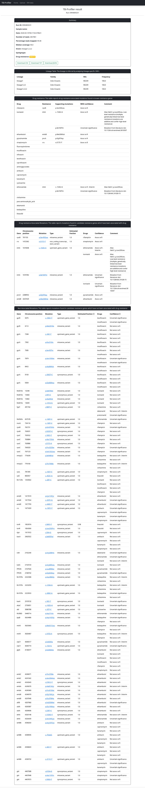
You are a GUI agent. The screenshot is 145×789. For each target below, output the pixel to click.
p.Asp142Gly (49, 617)
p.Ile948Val (49, 456)
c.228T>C (48, 711)
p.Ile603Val (49, 536)
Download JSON (51, 63)
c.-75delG (48, 735)
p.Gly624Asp (49, 573)
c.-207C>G (49, 500)
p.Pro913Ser (49, 690)
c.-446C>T (48, 504)
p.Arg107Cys (49, 723)
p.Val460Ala (49, 650)
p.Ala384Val (49, 366)
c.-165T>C (48, 472)
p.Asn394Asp (50, 678)
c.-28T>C (48, 480)
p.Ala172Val (49, 439)
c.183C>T (48, 435)
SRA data (30, 3)
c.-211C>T (48, 759)
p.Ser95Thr (49, 350)
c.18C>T (48, 601)
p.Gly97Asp (43, 295)
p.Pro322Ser (49, 447)
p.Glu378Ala (49, 698)
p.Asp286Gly (49, 577)
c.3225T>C (49, 431)
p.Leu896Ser (49, 569)
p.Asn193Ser (49, 358)
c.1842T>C (49, 375)
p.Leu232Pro (50, 528)
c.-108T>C (48, 419)
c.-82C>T (48, 747)
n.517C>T (42, 241)
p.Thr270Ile (49, 674)
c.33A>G (48, 532)
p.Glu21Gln (49, 342)
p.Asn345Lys (49, 719)
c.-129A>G (49, 585)
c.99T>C (48, 395)
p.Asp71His (49, 613)
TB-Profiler (6, 2)
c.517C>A (48, 443)
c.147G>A (48, 634)
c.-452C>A (48, 476)
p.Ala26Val (49, 399)
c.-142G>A (49, 605)
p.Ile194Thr (43, 275)
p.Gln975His (49, 427)
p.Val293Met (49, 702)
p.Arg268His (49, 553)
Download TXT (36, 63)
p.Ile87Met (49, 391)
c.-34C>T (48, 334)
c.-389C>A (48, 593)
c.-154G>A (42, 248)
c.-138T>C (48, 423)
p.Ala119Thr (49, 775)
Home (16, 3)
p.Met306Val (43, 299)
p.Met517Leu (50, 626)
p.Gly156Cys (49, 694)
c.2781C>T (49, 682)
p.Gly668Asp (49, 383)
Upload (22, 3)
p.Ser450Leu (43, 237)
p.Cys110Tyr (49, 496)
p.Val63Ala (49, 642)
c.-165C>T (48, 318)
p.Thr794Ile (49, 464)
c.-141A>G (49, 403)
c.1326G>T (49, 715)
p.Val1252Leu (50, 451)
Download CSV (22, 63)
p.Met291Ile (49, 326)
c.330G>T (48, 779)
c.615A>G (48, 771)
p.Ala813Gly (49, 686)
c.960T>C (48, 407)
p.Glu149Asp (49, 706)
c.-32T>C (48, 609)
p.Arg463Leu (50, 565)
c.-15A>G (48, 646)
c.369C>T (48, 524)
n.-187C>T (48, 508)
